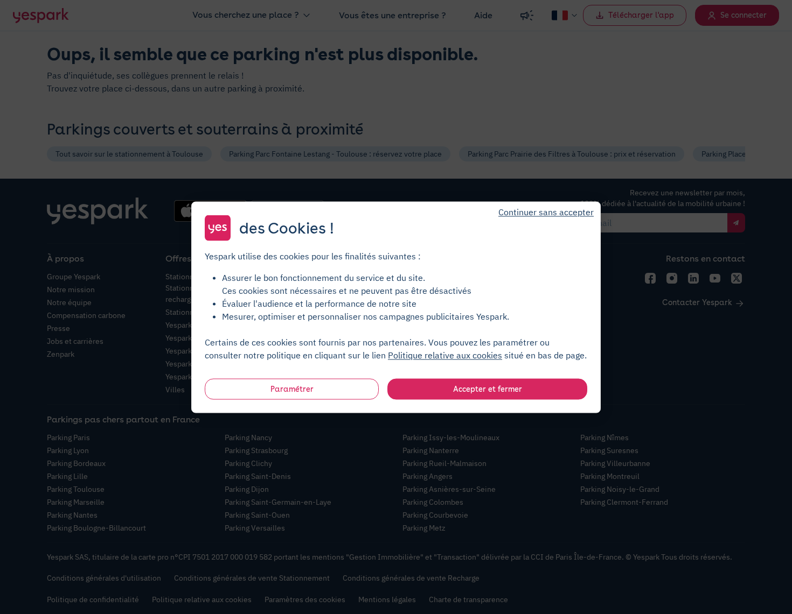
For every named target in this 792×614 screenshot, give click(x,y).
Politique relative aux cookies (445, 354)
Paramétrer (292, 388)
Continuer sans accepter (546, 211)
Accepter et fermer (487, 388)
